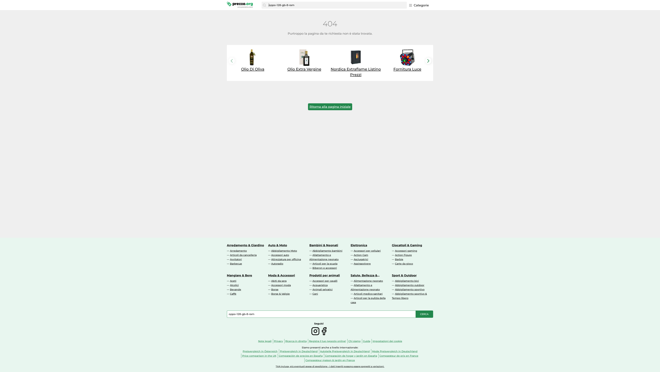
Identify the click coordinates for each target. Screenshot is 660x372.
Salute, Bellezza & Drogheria (364, 275)
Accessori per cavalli (324, 280)
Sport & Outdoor (404, 275)
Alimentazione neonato (368, 280)
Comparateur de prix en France (399, 355)
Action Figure (403, 255)
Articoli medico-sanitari (368, 293)
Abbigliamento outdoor (409, 285)
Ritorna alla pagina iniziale (330, 107)
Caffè (233, 293)
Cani (315, 293)
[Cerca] (264, 5)
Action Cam (361, 255)
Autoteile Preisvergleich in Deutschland (345, 351)
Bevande (235, 289)
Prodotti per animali (324, 275)
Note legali (265, 341)
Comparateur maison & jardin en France (330, 360)
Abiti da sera (279, 280)
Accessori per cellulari (367, 250)
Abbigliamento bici (407, 280)
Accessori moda (281, 285)
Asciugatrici (361, 259)
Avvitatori (236, 259)
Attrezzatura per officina (286, 259)
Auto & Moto (277, 245)
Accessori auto (280, 255)
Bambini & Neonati (323, 245)
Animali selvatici (322, 289)
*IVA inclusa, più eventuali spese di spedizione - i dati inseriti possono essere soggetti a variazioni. (330, 366)
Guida (366, 341)
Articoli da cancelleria (243, 255)
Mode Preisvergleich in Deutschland (394, 351)
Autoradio (277, 263)
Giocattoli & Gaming (407, 245)
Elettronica (359, 245)
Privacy (278, 341)
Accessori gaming (406, 250)
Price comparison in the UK (259, 355)
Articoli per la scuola (324, 263)
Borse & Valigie (280, 293)
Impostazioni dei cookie (387, 341)
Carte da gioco (404, 263)
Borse (274, 289)
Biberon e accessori (324, 268)
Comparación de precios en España (301, 355)
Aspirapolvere (362, 263)
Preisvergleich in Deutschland (299, 351)
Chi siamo (354, 341)
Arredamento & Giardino (245, 245)
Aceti (233, 280)
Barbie (399, 259)
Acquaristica (320, 285)
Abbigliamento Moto (284, 250)
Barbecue (236, 263)
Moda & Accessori (281, 275)
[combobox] (337, 5)
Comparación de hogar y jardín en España (351, 355)
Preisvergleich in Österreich (260, 351)
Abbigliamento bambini (327, 250)
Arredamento (238, 250)
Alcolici (234, 285)
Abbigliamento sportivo (410, 289)
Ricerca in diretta (296, 341)
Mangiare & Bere (239, 275)
